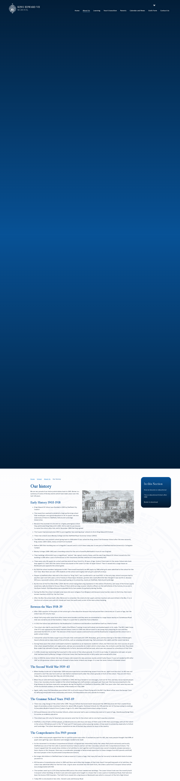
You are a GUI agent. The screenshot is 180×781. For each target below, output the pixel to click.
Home (32, 479)
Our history (57, 479)
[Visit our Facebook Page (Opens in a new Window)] (159, 5)
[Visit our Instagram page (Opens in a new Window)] (164, 5)
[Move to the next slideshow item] (164, 444)
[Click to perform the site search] (143, 5)
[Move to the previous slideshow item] (159, 444)
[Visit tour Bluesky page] (154, 5)
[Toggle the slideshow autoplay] (169, 444)
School (39, 479)
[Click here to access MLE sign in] (169, 5)
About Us (47, 479)
